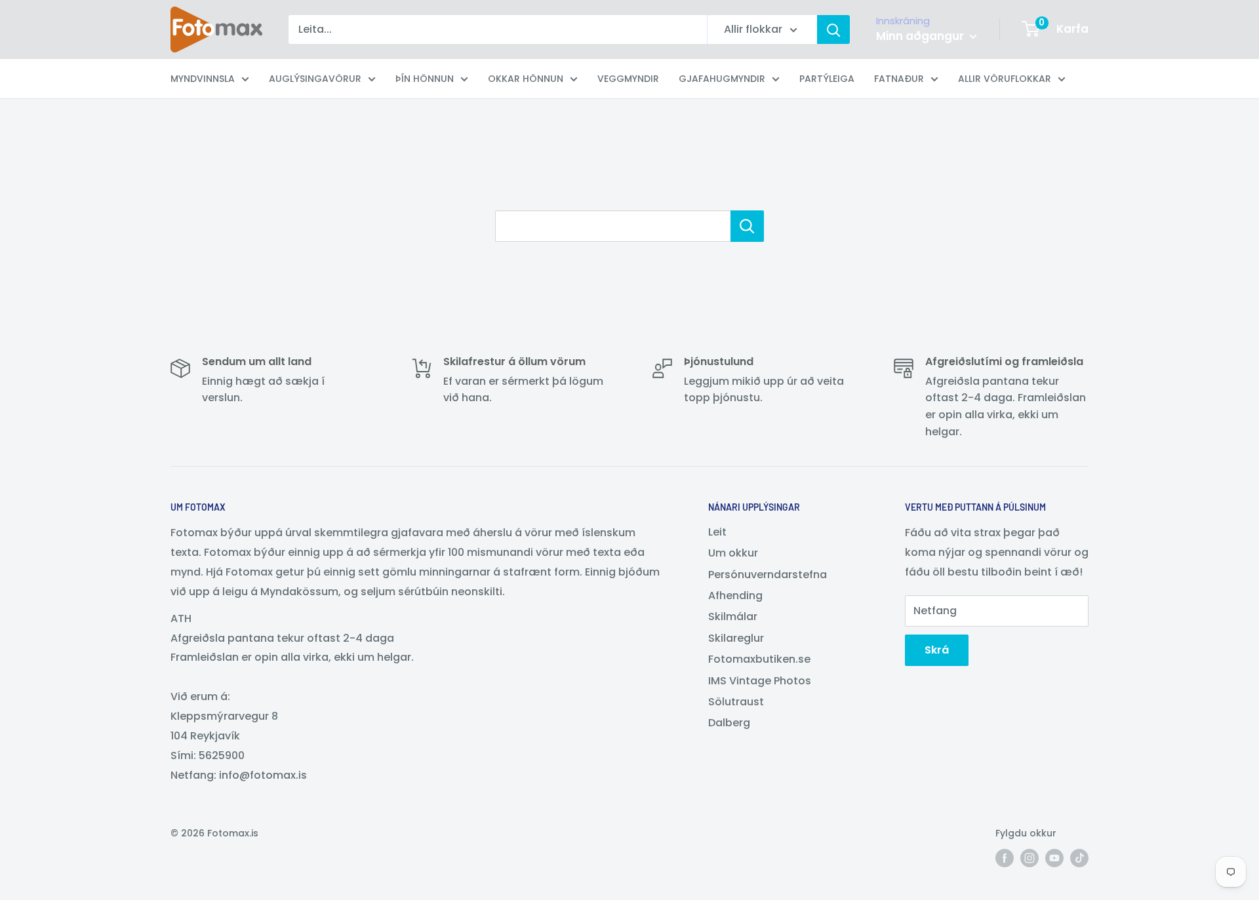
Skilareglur (736, 638)
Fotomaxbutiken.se (759, 659)
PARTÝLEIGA (826, 78)
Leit (717, 531)
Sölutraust (736, 701)
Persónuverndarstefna (767, 574)
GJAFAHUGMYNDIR (722, 78)
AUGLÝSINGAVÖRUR (315, 78)
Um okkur (733, 552)
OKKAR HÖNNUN (525, 78)
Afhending (735, 595)
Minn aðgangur (921, 36)
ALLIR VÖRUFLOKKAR (1004, 78)
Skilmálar (732, 616)
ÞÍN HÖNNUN (424, 78)
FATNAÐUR (899, 78)
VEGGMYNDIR (628, 78)
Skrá (937, 649)
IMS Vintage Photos (759, 680)
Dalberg (729, 722)
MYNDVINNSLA (202, 78)
